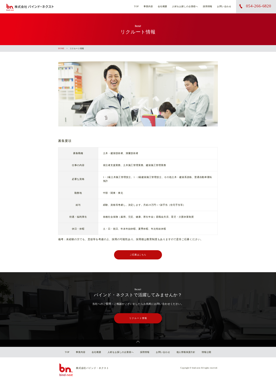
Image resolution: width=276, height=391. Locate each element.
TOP (136, 6)
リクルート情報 (138, 318)
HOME (61, 48)
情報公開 (206, 352)
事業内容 (148, 6)
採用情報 (207, 6)
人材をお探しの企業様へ (185, 6)
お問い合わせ (224, 6)
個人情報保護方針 (185, 352)
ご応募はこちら (138, 255)
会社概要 (162, 6)
